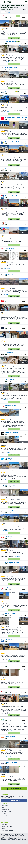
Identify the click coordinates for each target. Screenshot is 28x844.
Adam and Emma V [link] (5, 575)
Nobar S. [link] (3, 208)
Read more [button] (9, 35)
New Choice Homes (10, 511)
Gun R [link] (2, 392)
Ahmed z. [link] (3, 723)
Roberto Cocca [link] (4, 418)
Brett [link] (2, 600)
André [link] (2, 445)
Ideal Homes (8, 588)
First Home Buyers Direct (12, 719)
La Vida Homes (9, 352)
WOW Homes (8, 458)
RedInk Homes (9, 300)
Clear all (9, 12)
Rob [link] (2, 677)
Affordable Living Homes (12, 562)
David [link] (2, 181)
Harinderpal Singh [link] (5, 498)
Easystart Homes (10, 248)
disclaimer (21, 842)
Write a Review (5, 809)
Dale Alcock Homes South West (14, 196)
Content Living (9, 274)
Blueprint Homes (10, 485)
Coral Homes (8, 169)
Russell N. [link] (3, 470)
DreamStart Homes (10, 405)
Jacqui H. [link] (3, 626)
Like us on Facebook (15, 800)
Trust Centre (5, 813)
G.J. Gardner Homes (10, 16)
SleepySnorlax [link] (4, 749)
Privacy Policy (5, 818)
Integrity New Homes (11, 665)
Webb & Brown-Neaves (11, 432)
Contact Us (4, 820)
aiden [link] (2, 235)
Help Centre (5, 805)
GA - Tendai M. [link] (4, 104)
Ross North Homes (10, 613)
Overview (4, 824)
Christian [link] (3, 523)
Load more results (15, 788)
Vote (24, 723)
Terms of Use (5, 816)
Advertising (5, 828)
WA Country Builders (11, 762)
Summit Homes (9, 379)
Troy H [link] (2, 652)
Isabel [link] (2, 261)
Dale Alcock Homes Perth (12, 142)
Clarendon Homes (10, 92)
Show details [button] (6, 163)
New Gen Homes (9, 327)
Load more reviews (14, 38)
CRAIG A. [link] (3, 774)
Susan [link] (2, 130)
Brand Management (7, 826)
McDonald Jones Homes (11, 67)
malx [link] (2, 365)
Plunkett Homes (9, 639)
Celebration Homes (10, 41)
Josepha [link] (3, 549)
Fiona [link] (2, 339)
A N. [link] (2, 287)
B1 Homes (8, 223)
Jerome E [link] (3, 54)
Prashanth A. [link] (4, 28)
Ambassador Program (7, 830)
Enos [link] (2, 154)
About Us (4, 807)
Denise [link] (2, 80)
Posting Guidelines (6, 811)
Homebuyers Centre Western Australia (16, 117)
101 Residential (9, 536)
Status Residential (10, 736)
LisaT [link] (2, 312)
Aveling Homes (9, 691)
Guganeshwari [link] (4, 703)
